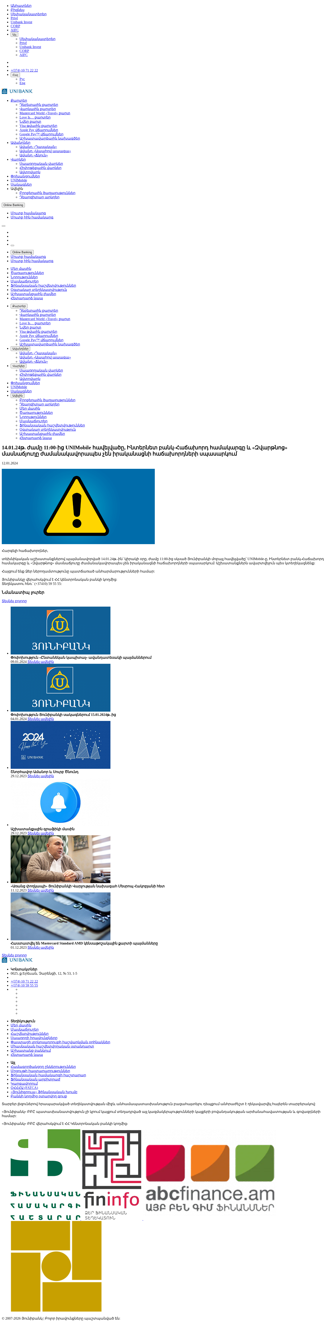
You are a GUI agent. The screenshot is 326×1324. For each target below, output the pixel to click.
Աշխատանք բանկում (31, 1050)
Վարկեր (18, 159)
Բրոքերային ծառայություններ (47, 193)
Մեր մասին (21, 1025)
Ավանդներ (20, 142)
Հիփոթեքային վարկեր (40, 168)
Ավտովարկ (30, 172)
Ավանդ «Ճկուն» (34, 155)
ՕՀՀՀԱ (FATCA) (24, 1088)
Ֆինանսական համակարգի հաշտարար (48, 1075)
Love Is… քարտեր (35, 117)
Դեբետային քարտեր (39, 105)
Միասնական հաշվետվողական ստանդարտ (52, 1046)
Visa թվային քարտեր (38, 126)
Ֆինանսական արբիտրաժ (35, 1079)
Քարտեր (19, 100)
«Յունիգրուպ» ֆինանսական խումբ (44, 1092)
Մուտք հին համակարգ (32, 217)
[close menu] (12, 245)
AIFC (24, 55)
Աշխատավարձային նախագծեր (50, 138)
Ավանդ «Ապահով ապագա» (45, 151)
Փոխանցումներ (25, 176)
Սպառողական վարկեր (41, 164)
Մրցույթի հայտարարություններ (40, 1071)
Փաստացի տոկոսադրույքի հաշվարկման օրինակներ (60, 1042)
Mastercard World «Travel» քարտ (45, 113)
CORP (24, 51)
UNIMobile (19, 180)
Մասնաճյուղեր (25, 1029)
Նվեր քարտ (30, 121)
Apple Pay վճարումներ (39, 130)
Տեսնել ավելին (40, 662)
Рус (22, 79)
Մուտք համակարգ (28, 213)
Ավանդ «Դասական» (38, 147)
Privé (23, 43)
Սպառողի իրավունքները (34, 1038)
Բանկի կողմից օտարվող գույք (39, 1096)
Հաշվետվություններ (30, 1034)
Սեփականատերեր (37, 39)
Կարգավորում (24, 1083)
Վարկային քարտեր (38, 109)
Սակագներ (21, 184)
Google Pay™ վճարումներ (41, 134)
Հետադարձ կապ (27, 1055)
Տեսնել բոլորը (14, 601)
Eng (22, 83)
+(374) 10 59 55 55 (24, 985)
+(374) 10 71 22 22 (24, 981)
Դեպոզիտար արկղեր (39, 197)
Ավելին (17, 395)
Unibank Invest (30, 47)
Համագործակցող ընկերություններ (43, 1067)
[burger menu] (3, 226)
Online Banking (13, 205)
